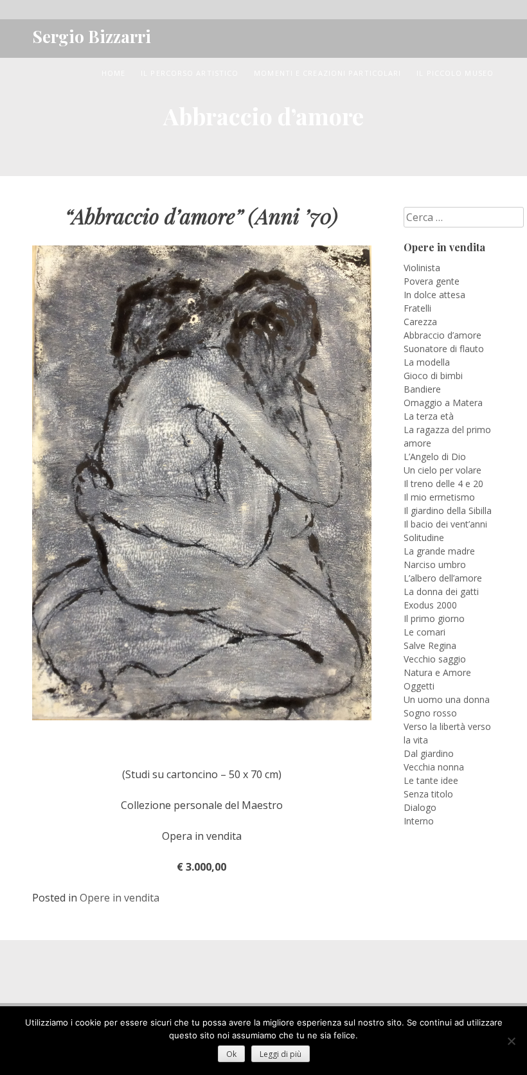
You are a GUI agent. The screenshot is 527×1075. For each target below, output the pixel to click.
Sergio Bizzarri (91, 36)
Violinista (422, 268)
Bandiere (422, 389)
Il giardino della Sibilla (448, 510)
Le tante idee (431, 780)
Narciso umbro (435, 564)
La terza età (429, 416)
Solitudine (424, 537)
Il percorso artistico (189, 73)
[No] (511, 1041)
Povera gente (432, 281)
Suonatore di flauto (444, 348)
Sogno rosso (430, 713)
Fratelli (417, 308)
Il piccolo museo (455, 73)
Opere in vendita (119, 898)
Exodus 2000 (430, 605)
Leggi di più (280, 1054)
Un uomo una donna (447, 699)
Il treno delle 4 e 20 (443, 483)
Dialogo (420, 807)
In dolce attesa (434, 295)
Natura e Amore (437, 672)
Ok (231, 1054)
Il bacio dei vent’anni (445, 524)
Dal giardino (429, 753)
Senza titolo (428, 794)
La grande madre (439, 551)
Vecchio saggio (435, 659)
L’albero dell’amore (443, 578)
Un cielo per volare (442, 470)
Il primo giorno (434, 618)
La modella (427, 362)
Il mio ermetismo (439, 497)
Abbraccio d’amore (442, 335)
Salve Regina (430, 645)
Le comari (424, 632)
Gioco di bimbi (433, 375)
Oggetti (419, 686)
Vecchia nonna (434, 767)
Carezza (420, 321)
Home (113, 73)
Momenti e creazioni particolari (327, 73)
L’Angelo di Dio (435, 456)
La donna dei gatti (441, 591)
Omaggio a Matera (443, 402)
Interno (419, 821)
